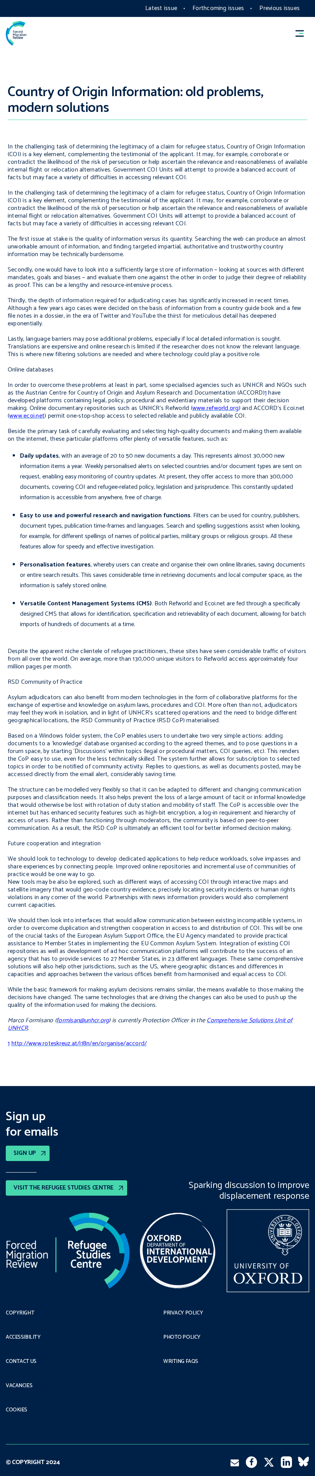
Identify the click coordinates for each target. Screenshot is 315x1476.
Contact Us (21, 1362)
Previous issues (279, 8)
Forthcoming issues (218, 8)
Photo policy (182, 1337)
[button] (303, 33)
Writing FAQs (180, 1362)
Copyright (20, 1313)
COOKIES (16, 1410)
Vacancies (19, 1386)
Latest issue (161, 8)
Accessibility (23, 1337)
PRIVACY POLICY (183, 1313)
